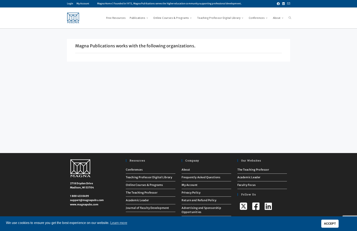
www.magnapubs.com (84, 204)
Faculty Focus (246, 185)
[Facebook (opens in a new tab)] (278, 4)
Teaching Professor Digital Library (149, 177)
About (186, 169)
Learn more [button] (118, 223)
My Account (82, 3)
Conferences (134, 169)
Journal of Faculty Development (147, 208)
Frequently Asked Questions (201, 177)
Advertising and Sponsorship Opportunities (201, 210)
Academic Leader (137, 200)
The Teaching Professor (141, 192)
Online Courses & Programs (144, 185)
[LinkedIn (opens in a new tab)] (283, 4)
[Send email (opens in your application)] (288, 4)
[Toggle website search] (290, 18)
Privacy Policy (191, 192)
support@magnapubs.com (87, 200)
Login (70, 3)
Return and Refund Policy (199, 200)
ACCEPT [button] (330, 223)
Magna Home (104, 3)
